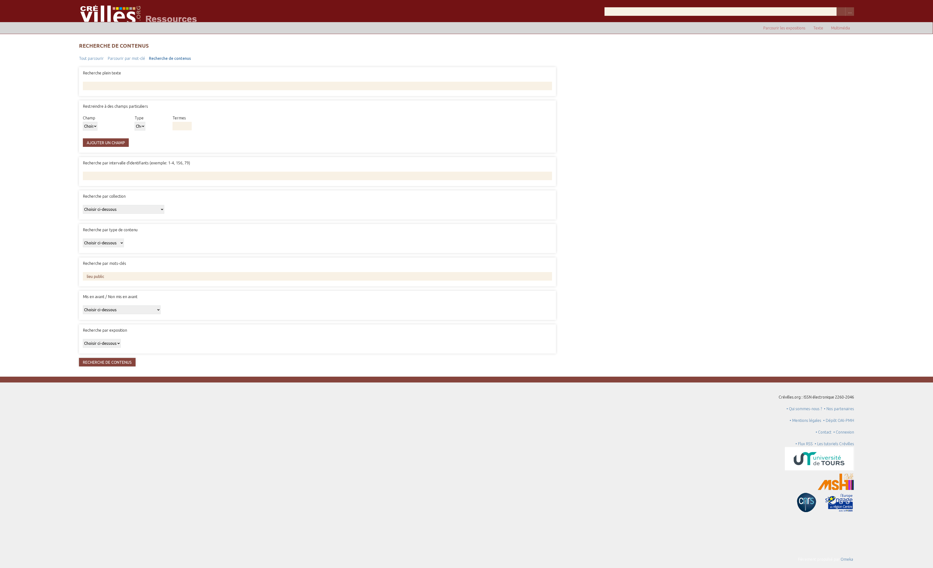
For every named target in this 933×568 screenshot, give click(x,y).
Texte (818, 28)
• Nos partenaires (839, 409)
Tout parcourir (91, 58)
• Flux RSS (804, 444)
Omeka (847, 559)
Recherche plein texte (102, 73)
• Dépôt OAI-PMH (838, 420)
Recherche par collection (104, 196)
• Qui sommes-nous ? (804, 409)
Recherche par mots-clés (104, 263)
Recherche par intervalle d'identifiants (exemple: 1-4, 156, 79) (136, 163)
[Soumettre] (841, 11)
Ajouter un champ (106, 143)
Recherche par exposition (105, 330)
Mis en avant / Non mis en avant (110, 296)
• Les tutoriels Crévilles (834, 444)
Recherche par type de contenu (110, 230)
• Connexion (843, 432)
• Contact (824, 432)
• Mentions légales (805, 420)
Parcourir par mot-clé (126, 58)
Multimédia (840, 28)
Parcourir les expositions (784, 28)
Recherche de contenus (170, 58)
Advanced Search (849, 11)
